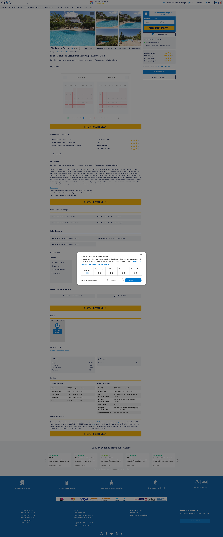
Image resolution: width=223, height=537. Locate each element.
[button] (111, 264)
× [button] (143, 254)
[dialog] (111, 268)
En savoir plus (136, 261)
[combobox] (141, 254)
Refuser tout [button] (115, 280)
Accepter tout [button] (133, 280)
